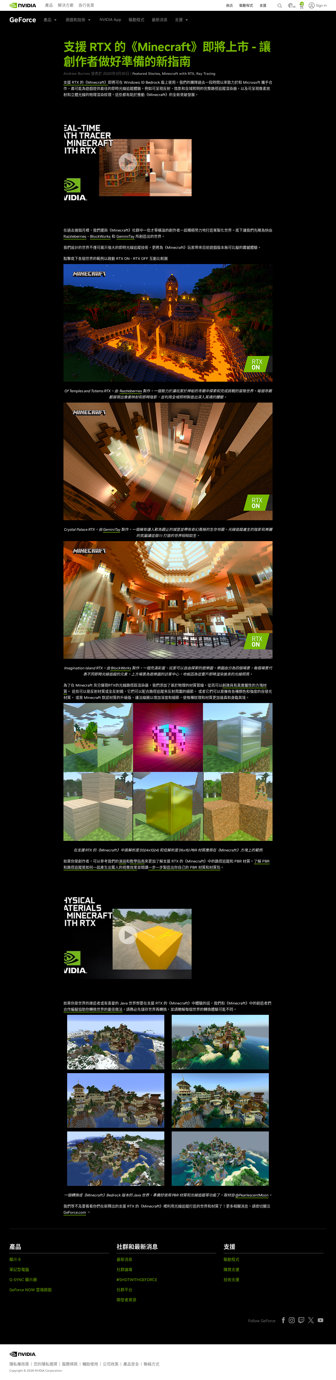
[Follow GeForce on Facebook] (283, 1320)
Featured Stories (146, 73)
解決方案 (66, 5)
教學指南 (137, 861)
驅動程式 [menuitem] (246, 5)
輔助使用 (90, 1364)
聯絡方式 (151, 1364)
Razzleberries (74, 236)
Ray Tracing (205, 73)
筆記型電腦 (19, 1269)
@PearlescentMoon (252, 1195)
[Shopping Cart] (302, 6)
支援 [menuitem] (263, 5)
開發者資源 (126, 1299)
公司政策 (111, 1364)
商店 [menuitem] (229, 5)
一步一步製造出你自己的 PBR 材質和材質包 (184, 867)
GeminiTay (125, 236)
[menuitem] (49, 5)
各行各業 (86, 5)
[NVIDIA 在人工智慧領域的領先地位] (22, 5)
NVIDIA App (110, 19)
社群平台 (124, 1289)
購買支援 (231, 1269)
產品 (49, 5)
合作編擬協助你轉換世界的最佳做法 (92, 1009)
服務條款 (70, 1364)
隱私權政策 (19, 1364)
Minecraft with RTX (178, 73)
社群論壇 (124, 1269)
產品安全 (131, 1364)
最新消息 (160, 19)
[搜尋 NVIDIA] (280, 4)
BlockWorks (100, 236)
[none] (280, 3)
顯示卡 (15, 1259)
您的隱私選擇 (45, 1364)
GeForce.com (74, 1212)
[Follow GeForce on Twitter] (311, 1320)
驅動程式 (136, 19)
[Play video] (128, 162)
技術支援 (231, 1279)
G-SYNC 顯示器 (23, 1279)
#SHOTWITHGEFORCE (137, 1279)
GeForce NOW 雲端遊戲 (30, 1289)
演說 (122, 861)
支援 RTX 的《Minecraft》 (85, 82)
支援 (179, 19)
